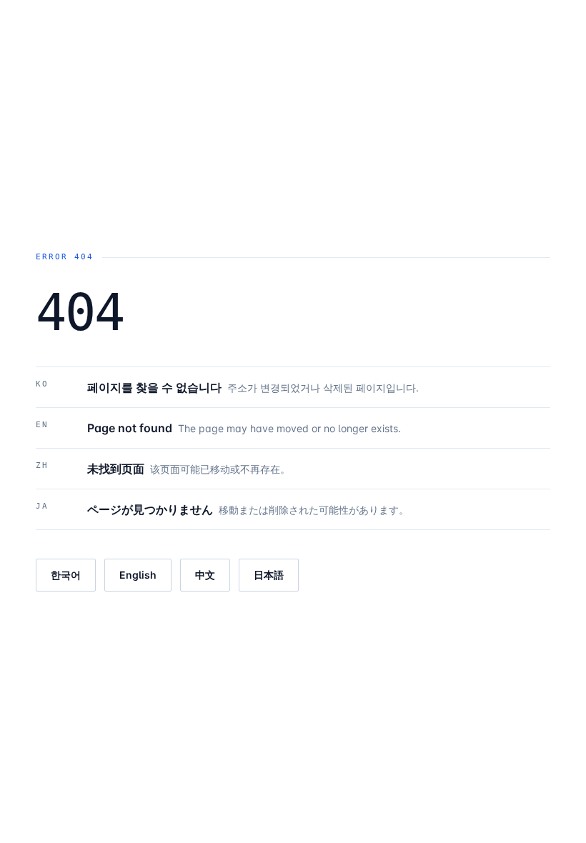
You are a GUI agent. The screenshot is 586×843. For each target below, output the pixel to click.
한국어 (66, 575)
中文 (205, 575)
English (138, 575)
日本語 (269, 575)
